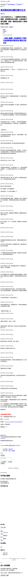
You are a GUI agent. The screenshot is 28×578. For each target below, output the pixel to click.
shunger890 (3, 438)
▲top (2, 453)
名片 (4, 32)
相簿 (4, 29)
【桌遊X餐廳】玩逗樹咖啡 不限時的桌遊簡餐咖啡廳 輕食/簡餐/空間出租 (15, 40)
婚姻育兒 (11, 27)
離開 (7, 575)
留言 (13, 445)
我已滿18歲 (3, 575)
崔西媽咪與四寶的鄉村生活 (13, 10)
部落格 (4, 31)
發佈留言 (2, 463)
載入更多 (2, 455)
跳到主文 (3, 13)
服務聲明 (14, 559)
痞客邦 (10, 445)
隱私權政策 (23, 558)
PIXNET (6, 558)
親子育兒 (11, 449)
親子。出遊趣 (12, 450)
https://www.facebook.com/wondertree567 (13, 421)
